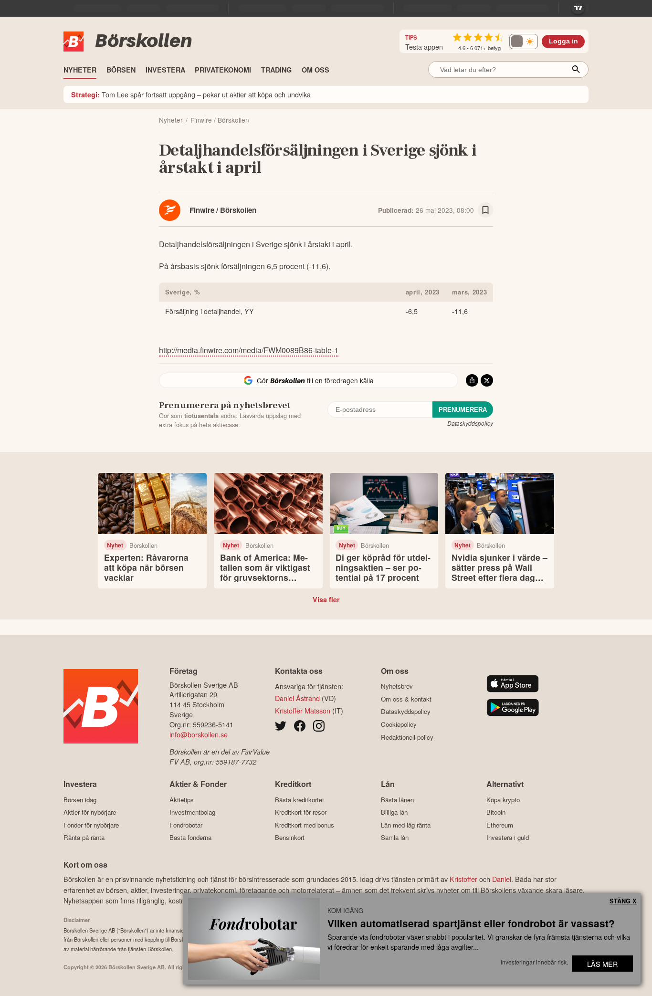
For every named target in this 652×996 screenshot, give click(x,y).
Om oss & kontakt (406, 698)
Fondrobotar (185, 824)
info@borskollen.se (198, 734)
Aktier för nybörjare (89, 812)
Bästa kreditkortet (299, 799)
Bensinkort (290, 837)
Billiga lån (394, 812)
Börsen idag (79, 799)
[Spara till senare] (485, 210)
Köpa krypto (503, 799)
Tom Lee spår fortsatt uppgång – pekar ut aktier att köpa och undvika (191, 94)
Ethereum (499, 824)
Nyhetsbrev (397, 686)
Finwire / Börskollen (222, 210)
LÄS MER (602, 964)
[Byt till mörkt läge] (523, 41)
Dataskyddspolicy (470, 423)
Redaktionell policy (407, 737)
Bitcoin (495, 812)
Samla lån (395, 837)
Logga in (563, 41)
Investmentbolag (192, 812)
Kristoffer (463, 879)
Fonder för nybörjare (91, 824)
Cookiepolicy (399, 724)
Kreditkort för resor (300, 812)
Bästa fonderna (190, 837)
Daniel (501, 879)
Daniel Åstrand (297, 698)
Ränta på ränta (84, 837)
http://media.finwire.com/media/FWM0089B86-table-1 (248, 350)
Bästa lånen (397, 799)
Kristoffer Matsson (302, 710)
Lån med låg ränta (406, 824)
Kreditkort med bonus (304, 824)
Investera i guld (507, 837)
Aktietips (181, 799)
